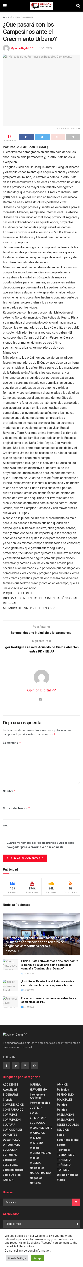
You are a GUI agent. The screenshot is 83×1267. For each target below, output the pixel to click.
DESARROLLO (11, 1139)
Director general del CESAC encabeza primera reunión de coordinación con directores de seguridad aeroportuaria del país (37, 942)
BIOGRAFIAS (11, 1094)
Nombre (9, 791)
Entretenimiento (13, 1169)
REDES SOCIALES (68, 1124)
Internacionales (40, 1102)
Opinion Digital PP (22, 48)
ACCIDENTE (10, 1084)
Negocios (36, 1177)
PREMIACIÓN (65, 1119)
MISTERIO (36, 1142)
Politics (62, 1109)
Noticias (35, 1182)
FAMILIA (8, 1179)
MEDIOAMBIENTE (24, 17)
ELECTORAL (10, 1164)
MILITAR (35, 1137)
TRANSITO (64, 1159)
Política (62, 1104)
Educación (9, 1159)
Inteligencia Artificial (37, 1096)
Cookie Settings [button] (17, 1258)
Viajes (61, 1179)
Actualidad (10, 1089)
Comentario (12, 742)
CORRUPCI (10, 1114)
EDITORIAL (10, 1154)
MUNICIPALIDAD (40, 1152)
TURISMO (63, 1169)
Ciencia (8, 1099)
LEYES (34, 1112)
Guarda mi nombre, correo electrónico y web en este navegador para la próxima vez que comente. (40, 845)
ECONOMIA (10, 1149)
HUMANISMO (38, 1089)
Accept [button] (37, 1258)
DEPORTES (10, 1134)
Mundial (35, 1147)
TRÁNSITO (64, 1164)
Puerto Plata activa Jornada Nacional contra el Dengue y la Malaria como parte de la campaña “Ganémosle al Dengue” (49, 964)
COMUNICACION (13, 1104)
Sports (61, 1144)
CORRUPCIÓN (12, 1119)
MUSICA (35, 1162)
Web (5, 825)
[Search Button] (76, 1202)
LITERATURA (38, 1117)
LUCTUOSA (37, 1122)
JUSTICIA (36, 1107)
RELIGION (63, 1129)
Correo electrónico (16, 808)
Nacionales (37, 1167)
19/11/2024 (45, 48)
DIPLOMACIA (11, 1144)
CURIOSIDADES (13, 1129)
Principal (7, 17)
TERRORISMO (66, 1154)
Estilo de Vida (12, 1174)
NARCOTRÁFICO (40, 1172)
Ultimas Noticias (67, 1174)
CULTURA (9, 1124)
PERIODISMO (65, 1094)
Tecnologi (63, 1149)
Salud (60, 1134)
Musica (34, 1157)
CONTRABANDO (13, 1109)
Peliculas (63, 1089)
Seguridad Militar (68, 1139)
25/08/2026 (13, 951)
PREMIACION (65, 1114)
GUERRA (35, 1084)
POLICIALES (64, 1099)
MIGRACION (37, 1132)
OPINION (62, 1084)
